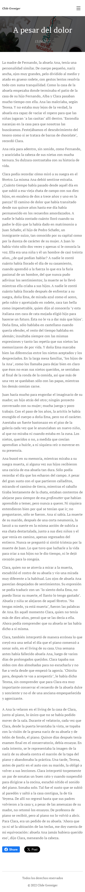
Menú (78, 8)
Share (13, 849)
